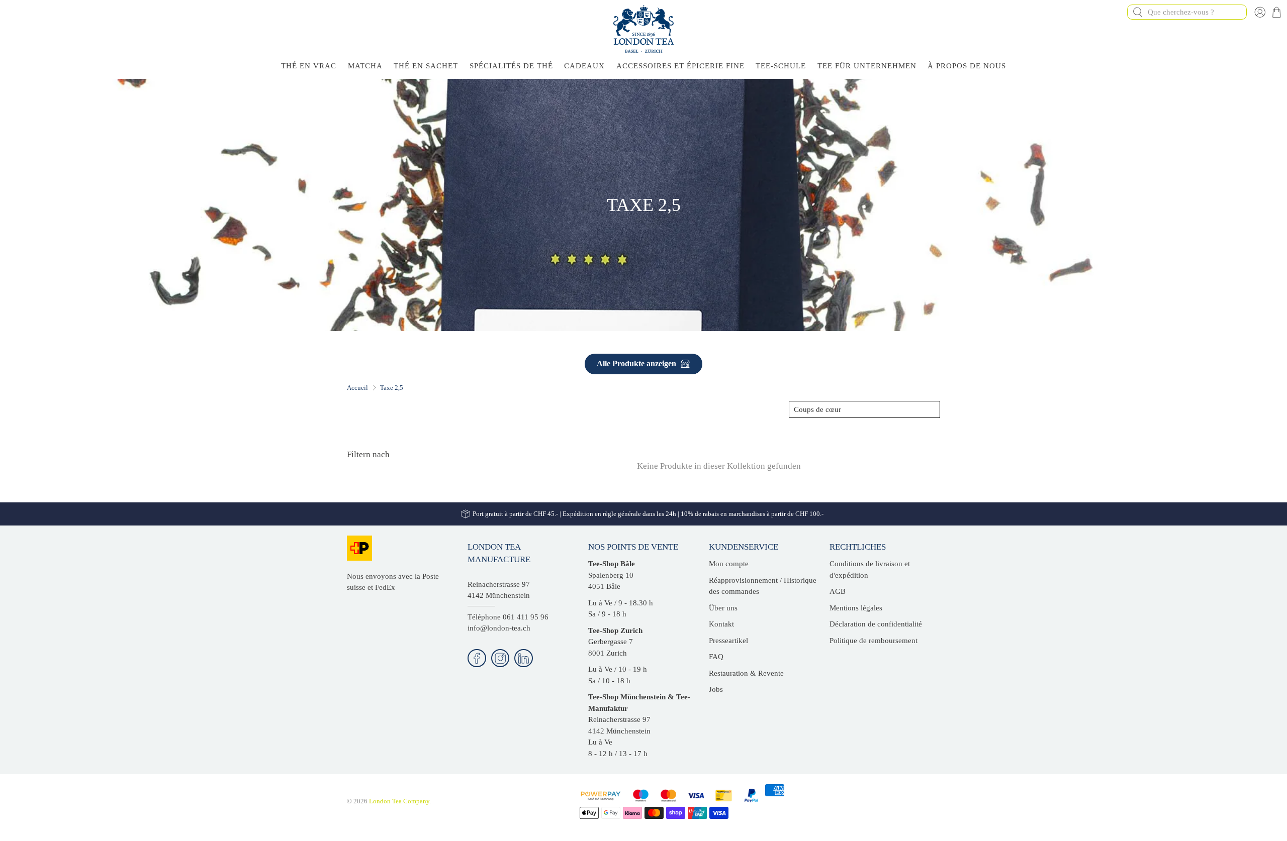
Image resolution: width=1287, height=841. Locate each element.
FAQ (716, 657)
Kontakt (721, 624)
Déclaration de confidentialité (876, 624)
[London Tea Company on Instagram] (500, 658)
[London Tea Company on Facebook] (477, 658)
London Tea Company (399, 801)
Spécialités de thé (511, 66)
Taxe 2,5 (391, 387)
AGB (838, 591)
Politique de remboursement (873, 641)
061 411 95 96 (525, 617)
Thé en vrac (308, 66)
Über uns (723, 608)
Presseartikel (728, 641)
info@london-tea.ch (499, 628)
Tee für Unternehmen (866, 66)
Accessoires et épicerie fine (680, 66)
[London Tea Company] (643, 29)
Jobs (716, 689)
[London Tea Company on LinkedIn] (523, 658)
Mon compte (729, 564)
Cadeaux (584, 66)
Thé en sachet (426, 66)
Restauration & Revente (746, 673)
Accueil (357, 387)
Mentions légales (856, 608)
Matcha (365, 66)
